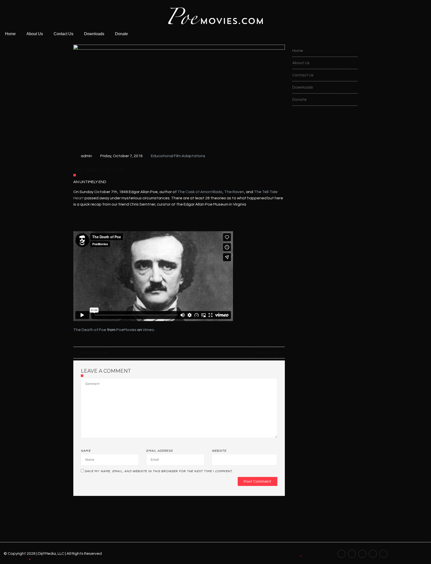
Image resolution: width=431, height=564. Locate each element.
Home (10, 34)
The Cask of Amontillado (199, 192)
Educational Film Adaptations (178, 156)
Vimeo (148, 330)
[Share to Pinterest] (89, 339)
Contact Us (63, 34)
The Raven (234, 192)
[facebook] (352, 554)
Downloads (94, 34)
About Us (34, 34)
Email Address (159, 450)
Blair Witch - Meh (94, 352)
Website (219, 450)
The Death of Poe (89, 330)
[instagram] (383, 554)
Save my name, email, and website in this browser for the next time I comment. (158, 471)
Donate (121, 34)
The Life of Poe (265, 352)
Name (86, 450)
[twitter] (362, 554)
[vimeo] (373, 554)
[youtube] (341, 554)
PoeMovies (126, 330)
